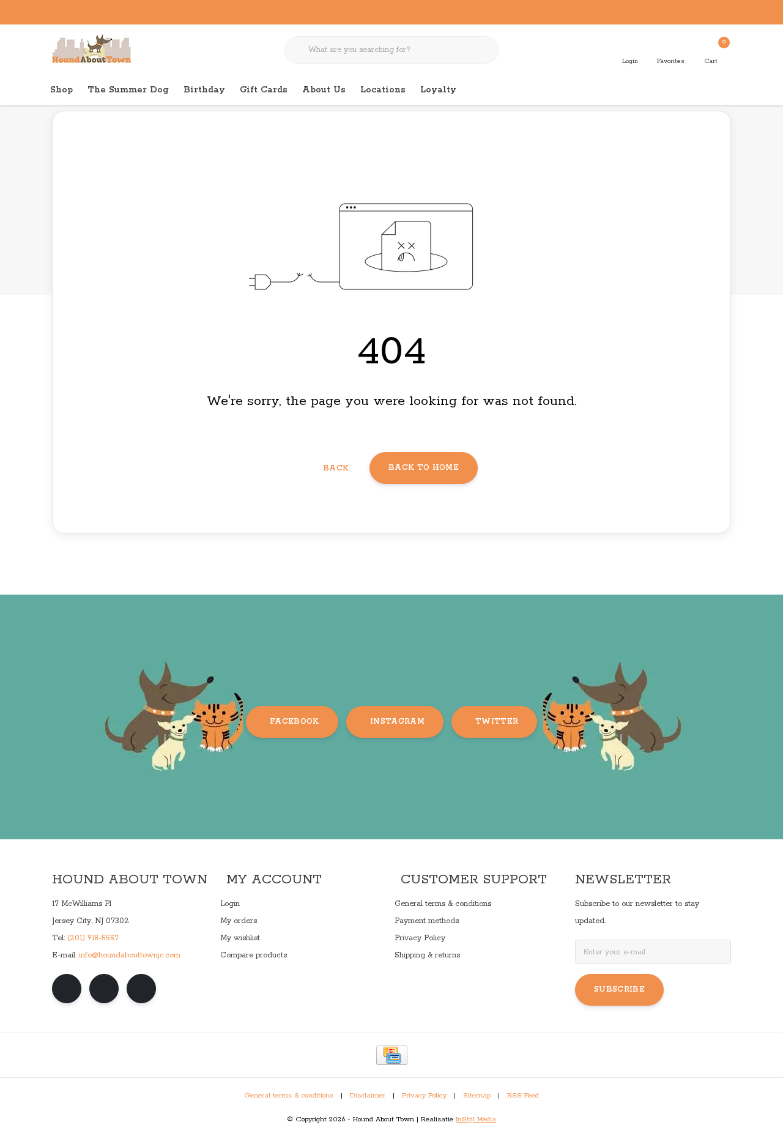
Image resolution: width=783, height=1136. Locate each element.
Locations (383, 89)
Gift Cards (264, 89)
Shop (61, 89)
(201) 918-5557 (93, 938)
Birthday (204, 89)
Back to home (423, 467)
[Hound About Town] (91, 48)
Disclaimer (367, 1095)
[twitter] (141, 988)
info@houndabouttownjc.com (129, 955)
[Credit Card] (391, 1055)
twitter (496, 721)
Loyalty (438, 89)
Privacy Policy (424, 1095)
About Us (324, 89)
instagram (397, 721)
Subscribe (619, 989)
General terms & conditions (288, 1095)
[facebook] (66, 988)
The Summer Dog (128, 89)
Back (336, 468)
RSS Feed (523, 1095)
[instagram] (104, 988)
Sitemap (477, 1095)
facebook (294, 721)
